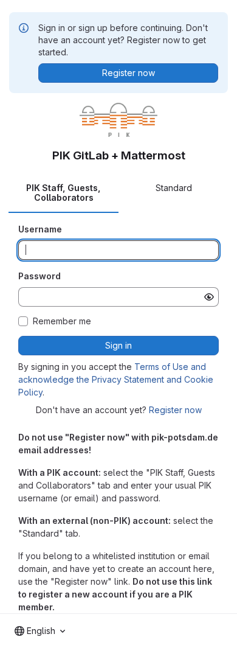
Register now (175, 410)
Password (39, 276)
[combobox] (39, 631)
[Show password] (209, 297)
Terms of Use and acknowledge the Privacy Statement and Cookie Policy (115, 379)
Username (40, 229)
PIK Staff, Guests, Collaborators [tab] (63, 193)
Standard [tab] (174, 188)
